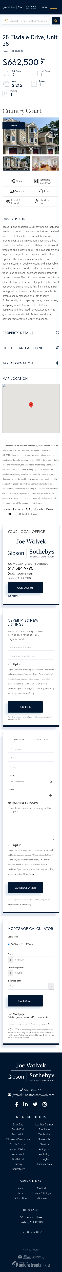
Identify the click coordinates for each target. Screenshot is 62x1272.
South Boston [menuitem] (17, 1144)
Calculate (25, 1001)
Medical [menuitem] (41, 1188)
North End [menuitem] (18, 1159)
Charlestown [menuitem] (18, 1168)
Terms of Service (21, 904)
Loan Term (13, 936)
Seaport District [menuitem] (18, 1149)
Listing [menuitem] (20, 1193)
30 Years (15, 944)
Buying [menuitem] (20, 1188)
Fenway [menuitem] (18, 1164)
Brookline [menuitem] (44, 1129)
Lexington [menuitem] (44, 1159)
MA (28, 509)
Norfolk (38, 509)
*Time (11, 789)
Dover (50, 509)
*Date (11, 775)
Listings (18, 509)
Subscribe (25, 707)
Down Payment (16, 967)
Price (10, 954)
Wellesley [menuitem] (44, 1154)
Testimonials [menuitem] (41, 1198)
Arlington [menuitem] (44, 1149)
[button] (56, 20)
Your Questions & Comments (23, 802)
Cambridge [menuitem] (44, 1134)
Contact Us (25, 587)
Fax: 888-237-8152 (31, 1232)
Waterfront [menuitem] (18, 1154)
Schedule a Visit (42, 740)
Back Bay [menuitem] (18, 1124)
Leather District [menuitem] (44, 1124)
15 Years (28, 944)
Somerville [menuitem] (44, 1139)
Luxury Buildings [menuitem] (41, 1193)
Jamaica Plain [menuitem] (44, 1164)
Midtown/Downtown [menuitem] (18, 1139)
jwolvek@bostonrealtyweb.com (33, 1095)
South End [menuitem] (18, 1129)
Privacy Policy (28, 693)
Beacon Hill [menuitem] (17, 1134)
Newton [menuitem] (44, 1144)
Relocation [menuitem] (21, 1198)
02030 (10, 514)
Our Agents (13, 596)
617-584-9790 (20, 568)
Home (6, 509)
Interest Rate (14, 980)
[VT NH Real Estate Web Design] (31, 1264)
